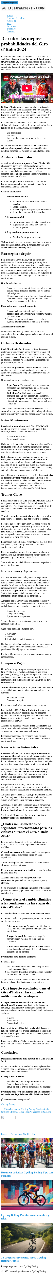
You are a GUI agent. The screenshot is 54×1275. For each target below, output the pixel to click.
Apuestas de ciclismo (16, 18)
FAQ (9, 23)
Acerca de (11, 21)
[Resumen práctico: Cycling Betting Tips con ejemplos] (27, 1167)
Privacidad (12, 26)
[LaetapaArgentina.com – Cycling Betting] (23, 10)
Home (10, 15)
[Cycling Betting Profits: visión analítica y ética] (27, 1209)
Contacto (11, 31)
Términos (11, 28)
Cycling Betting (8, 1104)
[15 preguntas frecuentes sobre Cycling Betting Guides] (27, 1252)
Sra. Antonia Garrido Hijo (23, 1134)
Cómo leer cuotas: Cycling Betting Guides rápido (26, 1109)
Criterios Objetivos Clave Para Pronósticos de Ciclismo (26, 1112)
